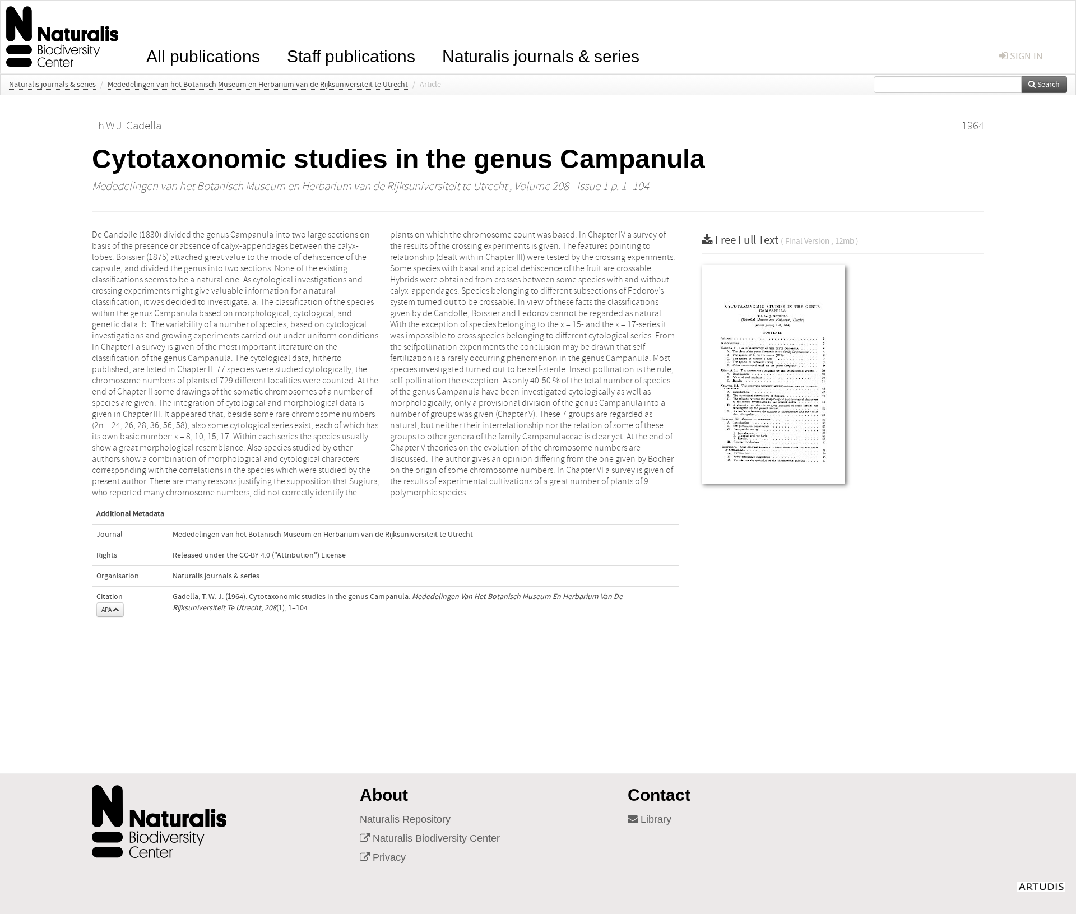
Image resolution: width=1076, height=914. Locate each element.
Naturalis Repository (405, 819)
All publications (203, 55)
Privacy (388, 857)
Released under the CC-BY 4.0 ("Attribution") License (259, 555)
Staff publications (351, 55)
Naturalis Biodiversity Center (435, 838)
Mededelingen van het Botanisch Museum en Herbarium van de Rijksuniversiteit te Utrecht (258, 84)
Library (654, 819)
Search (1048, 84)
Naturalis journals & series (540, 55)
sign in (1025, 56)
